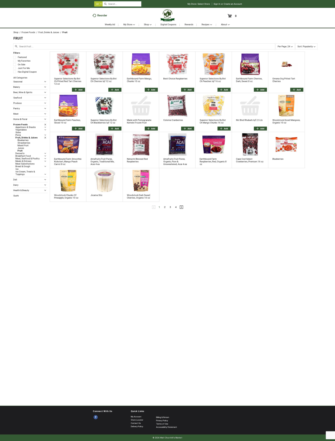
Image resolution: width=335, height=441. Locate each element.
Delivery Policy (137, 426)
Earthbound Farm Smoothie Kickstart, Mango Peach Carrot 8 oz (67, 161)
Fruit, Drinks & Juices (48, 32)
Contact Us (136, 423)
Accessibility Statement (166, 427)
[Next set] (181, 207)
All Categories (20, 77)
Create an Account (233, 4)
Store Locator (137, 420)
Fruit (64, 32)
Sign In (217, 4)
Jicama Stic (96, 195)
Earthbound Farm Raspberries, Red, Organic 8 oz (213, 161)
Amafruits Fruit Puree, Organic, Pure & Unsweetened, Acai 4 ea (175, 161)
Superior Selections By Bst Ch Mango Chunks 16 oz (213, 121)
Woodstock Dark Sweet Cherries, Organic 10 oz (138, 196)
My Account (136, 416)
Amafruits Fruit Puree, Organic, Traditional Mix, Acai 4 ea (102, 161)
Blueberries (277, 159)
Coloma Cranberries (173, 120)
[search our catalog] (105, 4)
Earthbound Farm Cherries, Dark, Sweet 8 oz (249, 80)
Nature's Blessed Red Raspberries (137, 160)
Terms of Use (162, 424)
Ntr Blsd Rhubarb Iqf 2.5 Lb (249, 120)
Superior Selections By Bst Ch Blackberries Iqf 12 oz (104, 121)
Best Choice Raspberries (175, 78)
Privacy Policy (162, 420)
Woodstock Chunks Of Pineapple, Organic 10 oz (66, 196)
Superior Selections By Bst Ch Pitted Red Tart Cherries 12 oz (67, 81)
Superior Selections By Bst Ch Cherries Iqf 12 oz (104, 80)
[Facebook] (96, 417)
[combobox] (98, 4)
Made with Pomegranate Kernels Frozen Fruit (139, 121)
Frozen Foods (28, 32)
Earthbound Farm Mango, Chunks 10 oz (139, 80)
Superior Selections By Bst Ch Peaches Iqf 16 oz (213, 80)
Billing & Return (162, 417)
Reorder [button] (102, 15)
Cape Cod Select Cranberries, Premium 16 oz (249, 160)
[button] (44, 82)
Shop (15, 32)
